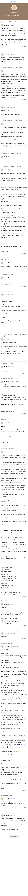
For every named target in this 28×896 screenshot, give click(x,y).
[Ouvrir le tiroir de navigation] (1, 1)
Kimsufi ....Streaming (9, 274)
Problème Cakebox (8, 601)
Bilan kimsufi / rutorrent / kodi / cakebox (13, 22)
